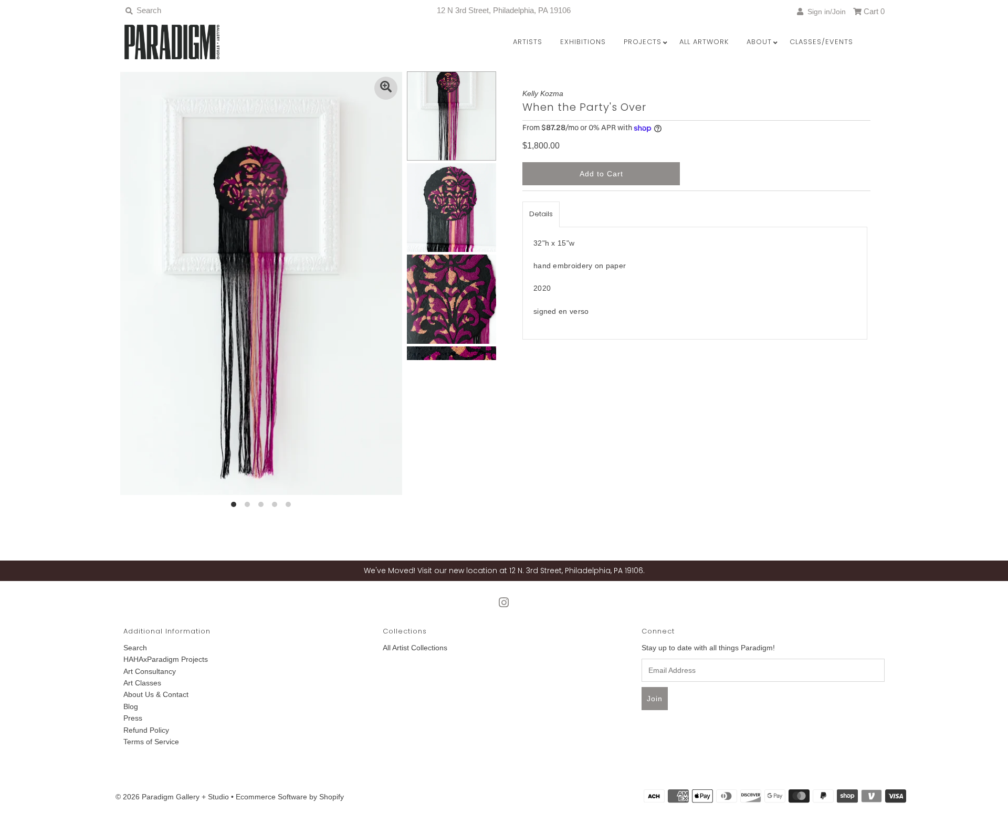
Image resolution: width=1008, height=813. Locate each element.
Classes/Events (821, 42)
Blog (130, 706)
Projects (643, 42)
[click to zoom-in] (385, 88)
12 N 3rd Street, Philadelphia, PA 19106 (504, 10)
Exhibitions (583, 42)
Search (135, 647)
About (759, 42)
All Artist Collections (415, 647)
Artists (527, 42)
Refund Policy (146, 730)
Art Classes (142, 683)
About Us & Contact (155, 694)
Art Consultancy (149, 671)
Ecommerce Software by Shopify (290, 797)
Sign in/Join (824, 11)
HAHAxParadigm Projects (165, 659)
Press (132, 718)
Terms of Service (151, 741)
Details (541, 214)
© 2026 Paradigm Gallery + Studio (172, 797)
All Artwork (704, 42)
